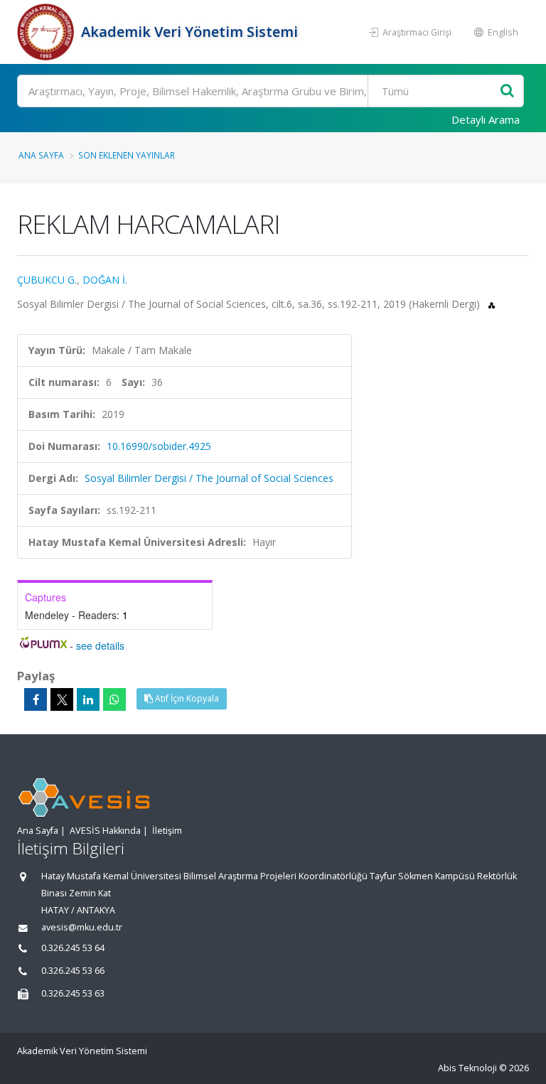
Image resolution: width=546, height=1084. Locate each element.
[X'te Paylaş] (61, 699)
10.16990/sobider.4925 (159, 446)
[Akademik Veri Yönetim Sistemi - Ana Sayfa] (47, 32)
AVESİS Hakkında (105, 831)
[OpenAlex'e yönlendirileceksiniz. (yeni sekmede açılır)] (491, 304)
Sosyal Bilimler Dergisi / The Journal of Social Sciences (209, 478)
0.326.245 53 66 (73, 971)
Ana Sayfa (41, 155)
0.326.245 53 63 (73, 993)
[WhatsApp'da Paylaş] (114, 699)
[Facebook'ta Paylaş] (35, 699)
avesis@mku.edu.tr (81, 927)
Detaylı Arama (485, 119)
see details (100, 645)
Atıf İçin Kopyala (186, 698)
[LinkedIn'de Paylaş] (88, 699)
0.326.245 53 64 (73, 948)
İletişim (167, 831)
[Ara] (507, 91)
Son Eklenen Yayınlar (126, 155)
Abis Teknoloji (467, 1068)
